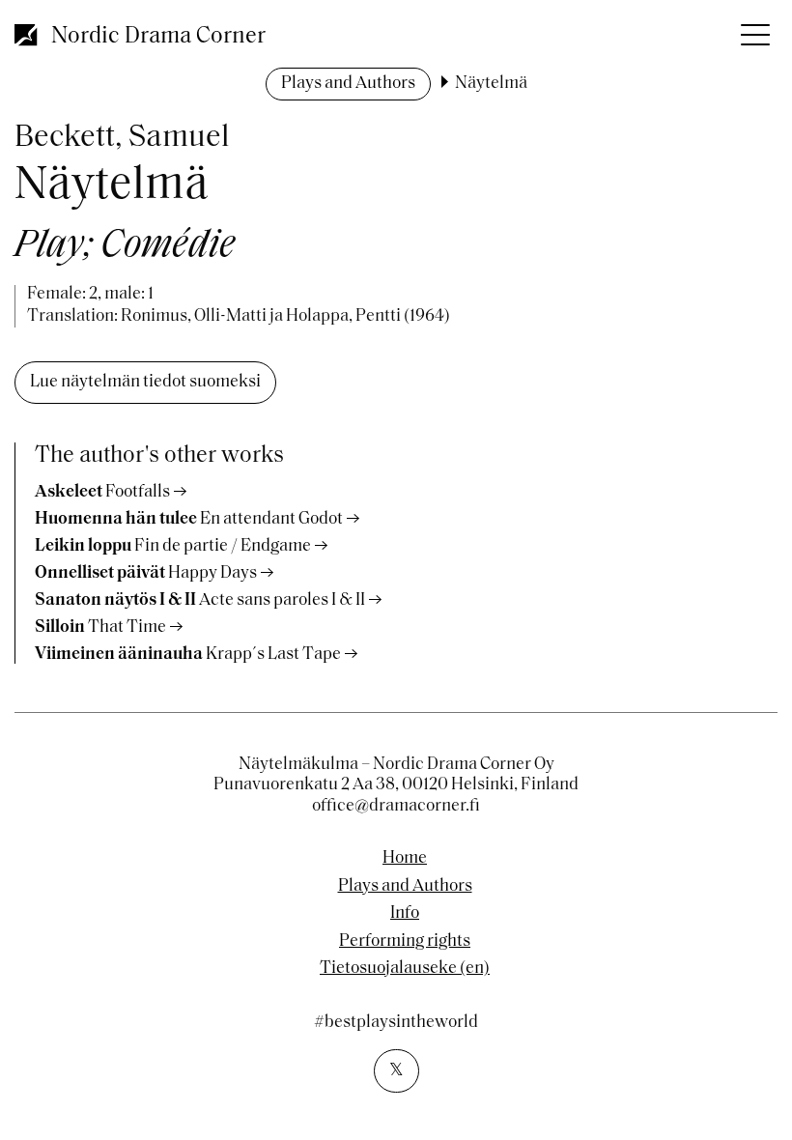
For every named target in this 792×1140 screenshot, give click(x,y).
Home (404, 859)
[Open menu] (753, 29)
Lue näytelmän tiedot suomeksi (145, 382)
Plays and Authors (348, 84)
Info (404, 914)
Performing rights (404, 942)
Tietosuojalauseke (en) (405, 969)
